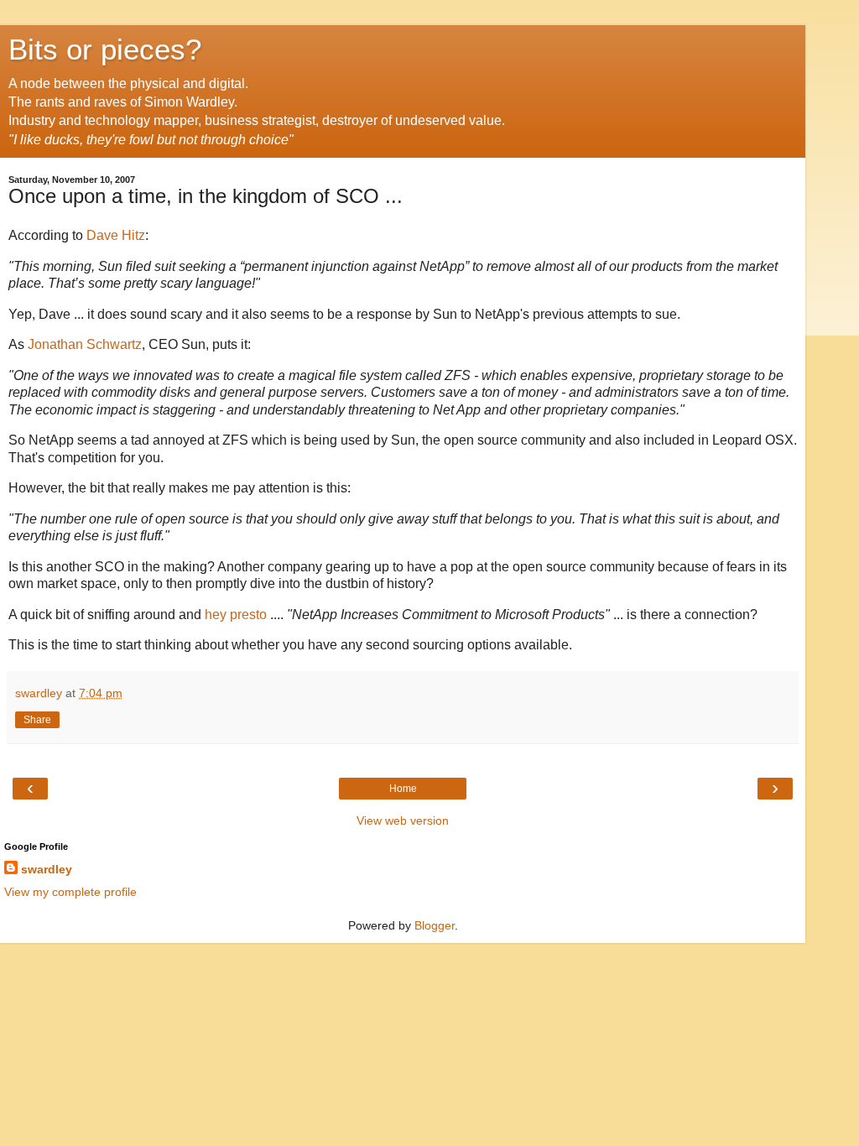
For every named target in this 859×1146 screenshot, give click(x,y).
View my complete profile (70, 892)
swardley (46, 869)
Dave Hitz (115, 235)
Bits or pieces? (104, 49)
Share (37, 720)
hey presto (236, 614)
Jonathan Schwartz (85, 344)
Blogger (434, 925)
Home (403, 788)
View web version (403, 820)
